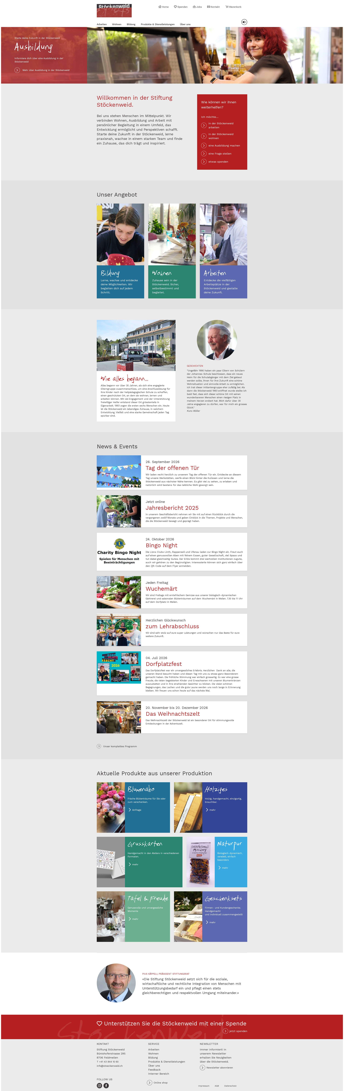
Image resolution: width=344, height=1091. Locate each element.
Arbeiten (102, 24)
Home (165, 6)
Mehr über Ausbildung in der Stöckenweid (46, 70)
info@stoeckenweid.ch (110, 1065)
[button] (233, 7)
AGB (217, 1086)
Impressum (203, 1086)
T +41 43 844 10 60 (108, 1061)
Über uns (185, 24)
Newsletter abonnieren (220, 1067)
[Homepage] (114, 10)
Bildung (131, 24)
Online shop (161, 1082)
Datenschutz (230, 1086)
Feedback (154, 1069)
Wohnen (116, 24)
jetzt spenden (238, 1031)
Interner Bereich (158, 1073)
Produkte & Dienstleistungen (158, 24)
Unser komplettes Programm (120, 746)
